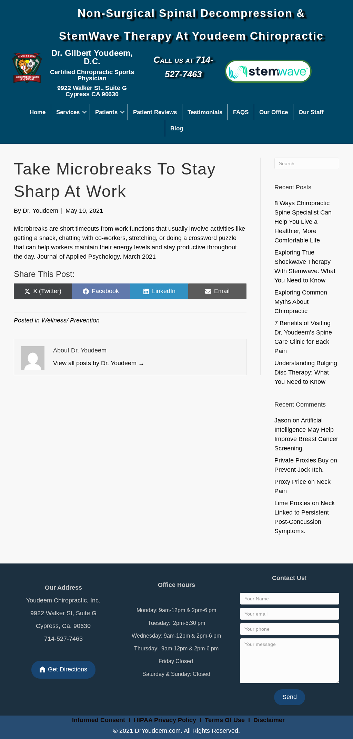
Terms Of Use (225, 720)
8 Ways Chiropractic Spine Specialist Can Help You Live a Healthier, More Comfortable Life (303, 222)
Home (38, 112)
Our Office (273, 112)
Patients (106, 112)
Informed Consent (97, 720)
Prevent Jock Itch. (299, 469)
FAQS (241, 112)
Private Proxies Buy (301, 460)
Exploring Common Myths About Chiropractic (300, 301)
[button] (85, 112)
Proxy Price (290, 481)
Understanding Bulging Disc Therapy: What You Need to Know (305, 372)
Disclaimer (269, 720)
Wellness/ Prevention (70, 320)
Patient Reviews (155, 112)
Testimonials (205, 112)
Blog (176, 128)
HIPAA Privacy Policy (165, 720)
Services (68, 112)
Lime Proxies (292, 503)
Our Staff (311, 112)
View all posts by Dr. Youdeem (98, 363)
